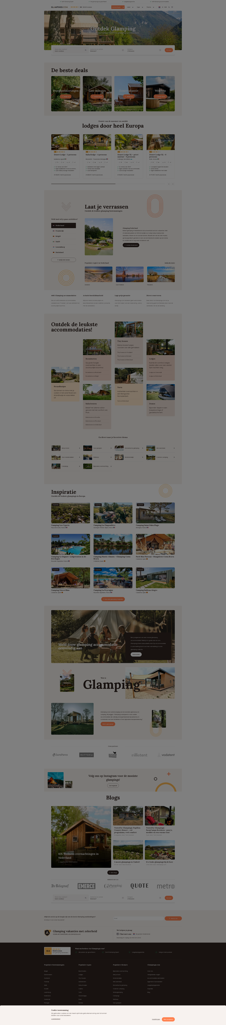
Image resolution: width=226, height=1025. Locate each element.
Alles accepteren (168, 1019)
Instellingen (156, 1019)
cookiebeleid (55, 1019)
